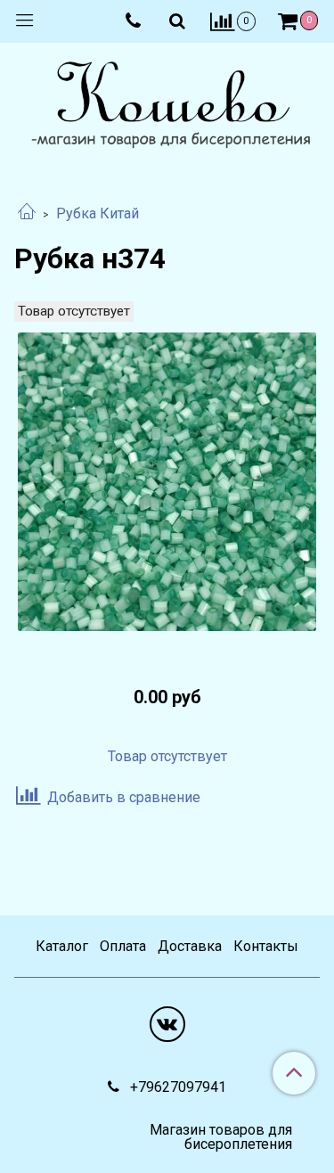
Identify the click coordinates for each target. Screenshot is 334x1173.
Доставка (190, 946)
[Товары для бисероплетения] (167, 107)
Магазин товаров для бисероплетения (220, 1137)
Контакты (265, 946)
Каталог (62, 946)
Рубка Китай (97, 213)
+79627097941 (176, 1087)
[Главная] (27, 213)
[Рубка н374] (167, 481)
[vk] (167, 1024)
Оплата (123, 946)
